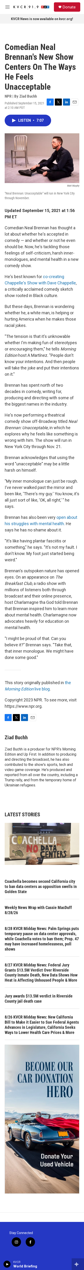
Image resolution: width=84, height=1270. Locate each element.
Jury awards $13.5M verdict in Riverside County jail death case (39, 999)
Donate (69, 7)
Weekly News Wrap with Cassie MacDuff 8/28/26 (38, 910)
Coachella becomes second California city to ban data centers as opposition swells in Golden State (41, 886)
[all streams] (78, 1264)
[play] (7, 1264)
